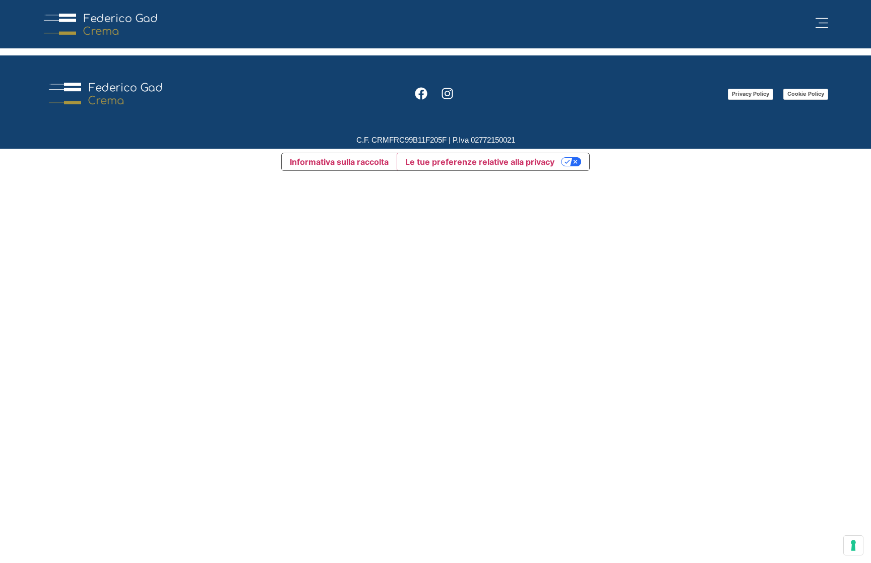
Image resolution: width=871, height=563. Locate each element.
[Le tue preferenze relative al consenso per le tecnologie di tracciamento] (853, 545)
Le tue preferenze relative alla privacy (479, 162)
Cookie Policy (805, 93)
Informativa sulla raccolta (339, 162)
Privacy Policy (750, 93)
